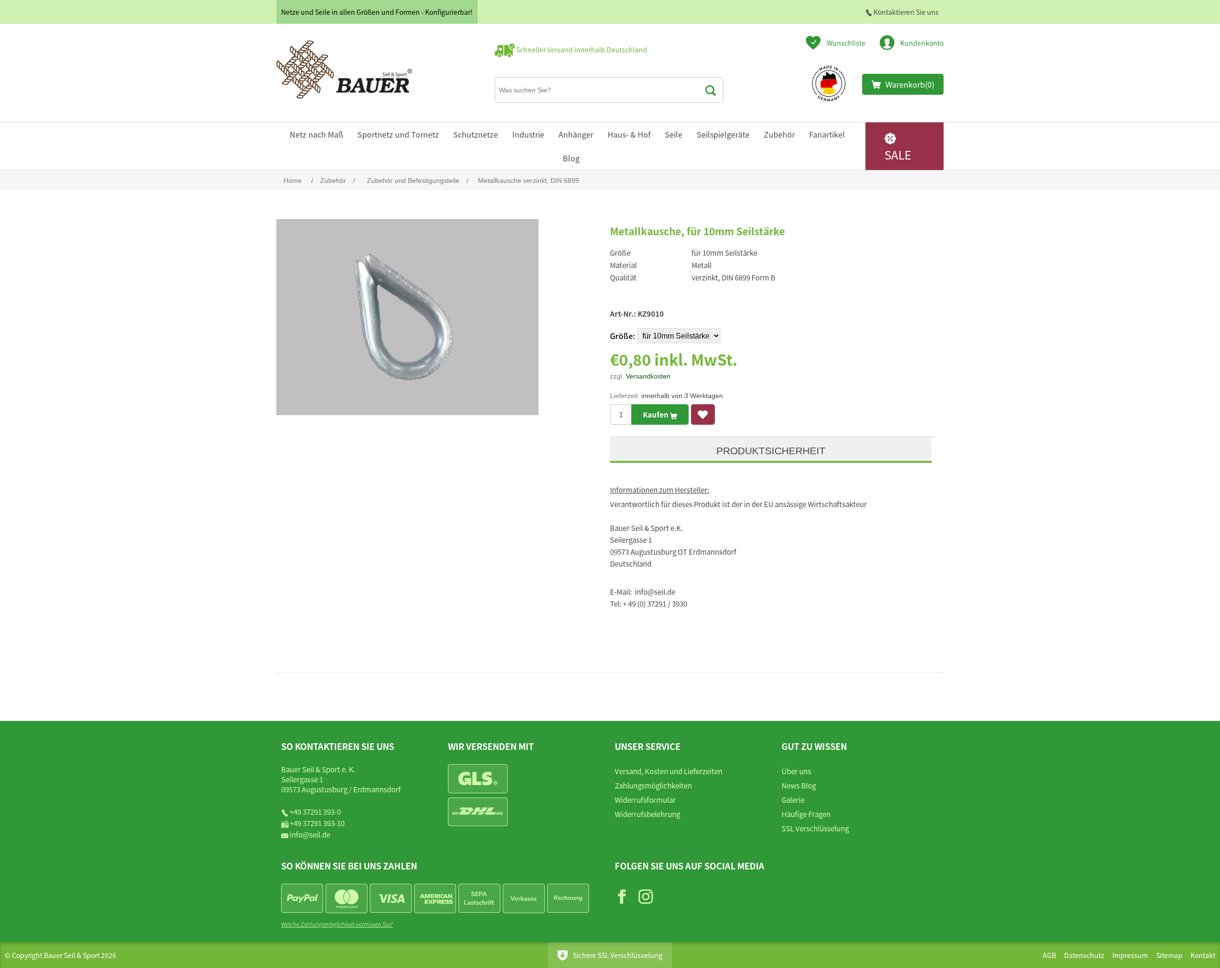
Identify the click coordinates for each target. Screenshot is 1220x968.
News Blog (799, 785)
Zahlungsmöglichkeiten (653, 785)
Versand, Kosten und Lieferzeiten (668, 771)
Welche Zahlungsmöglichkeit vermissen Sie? (337, 924)
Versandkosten (648, 376)
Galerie (793, 800)
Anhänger (576, 134)
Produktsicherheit (770, 450)
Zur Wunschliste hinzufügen (703, 414)
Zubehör (779, 134)
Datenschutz (1084, 955)
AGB (1049, 955)
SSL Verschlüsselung (815, 828)
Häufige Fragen (806, 814)
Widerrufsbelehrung (647, 814)
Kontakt (1202, 955)
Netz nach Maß (316, 134)
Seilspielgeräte (723, 134)
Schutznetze (475, 134)
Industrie (528, 134)
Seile (673, 134)
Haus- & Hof (629, 134)
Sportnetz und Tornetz (398, 134)
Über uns (796, 771)
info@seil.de (310, 834)
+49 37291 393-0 (315, 812)
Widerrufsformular (645, 800)
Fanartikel (827, 134)
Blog (571, 158)
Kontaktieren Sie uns (905, 12)
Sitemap (1169, 955)
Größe (621, 335)
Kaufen (656, 414)
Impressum (1130, 955)
